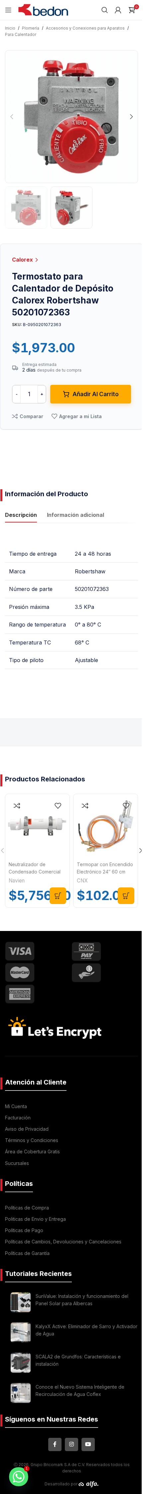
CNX (82, 880)
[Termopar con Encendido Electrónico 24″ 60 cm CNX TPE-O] (105, 826)
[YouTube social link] (88, 1444)
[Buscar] (104, 10)
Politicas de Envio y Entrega (35, 1219)
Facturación (18, 1117)
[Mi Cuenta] (118, 10)
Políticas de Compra (27, 1207)
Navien (17, 880)
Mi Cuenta (16, 1106)
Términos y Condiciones (31, 1140)
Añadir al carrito (95, 394)
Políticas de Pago (24, 1230)
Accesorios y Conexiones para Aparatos (85, 28)
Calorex (23, 259)
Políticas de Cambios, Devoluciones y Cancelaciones (63, 1241)
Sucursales (17, 1163)
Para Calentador (20, 34)
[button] (11, 116)
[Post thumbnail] (21, 1302)
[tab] (21, 516)
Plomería (30, 28)
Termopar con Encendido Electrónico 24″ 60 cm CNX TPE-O (105, 872)
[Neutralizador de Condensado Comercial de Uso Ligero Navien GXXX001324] (37, 826)
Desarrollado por (61, 1483)
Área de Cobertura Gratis (32, 1151)
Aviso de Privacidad (27, 1129)
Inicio (10, 28)
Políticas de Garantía (27, 1253)
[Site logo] (43, 9)
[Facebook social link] (55, 1444)
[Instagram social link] (71, 1444)
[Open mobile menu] (8, 10)
